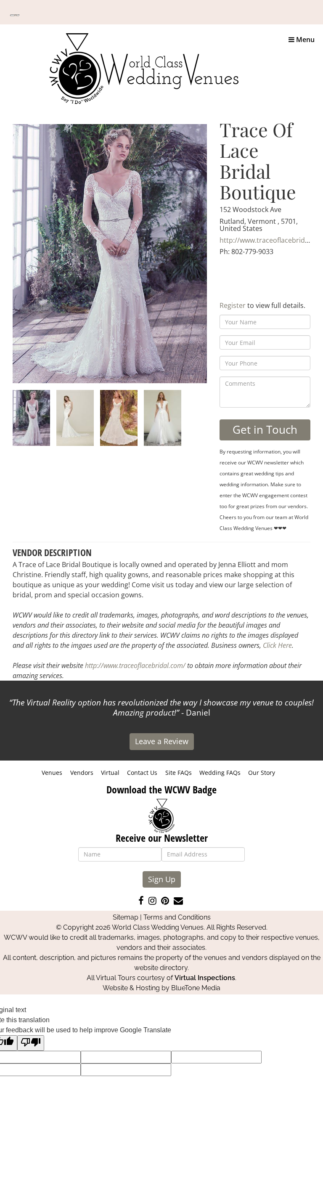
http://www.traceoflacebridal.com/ (135, 665)
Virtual (110, 773)
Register (233, 305)
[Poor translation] (30, 1043)
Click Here (277, 645)
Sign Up (161, 879)
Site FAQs (178, 773)
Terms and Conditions (177, 917)
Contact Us (142, 773)
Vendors (81, 773)
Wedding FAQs (220, 773)
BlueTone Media (195, 988)
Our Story (261, 773)
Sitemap (125, 917)
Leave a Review (161, 741)
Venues (52, 773)
